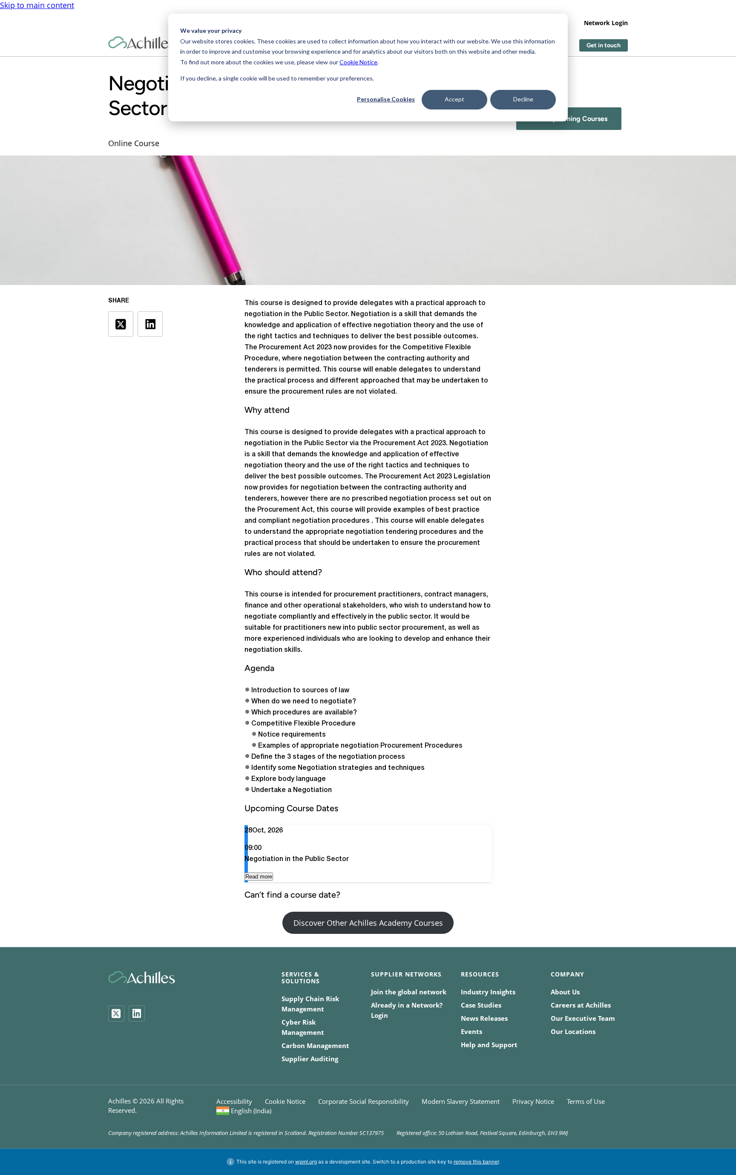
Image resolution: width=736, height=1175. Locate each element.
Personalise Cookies (386, 99)
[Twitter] (116, 1013)
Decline (523, 99)
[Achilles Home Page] (141, 42)
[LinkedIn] (137, 1013)
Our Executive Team (583, 1018)
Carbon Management (315, 1045)
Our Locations (573, 1031)
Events (471, 1031)
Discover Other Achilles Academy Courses (368, 923)
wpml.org (306, 1161)
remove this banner (476, 1161)
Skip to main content (37, 5)
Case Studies (481, 1005)
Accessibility (234, 1101)
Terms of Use (586, 1101)
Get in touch (603, 45)
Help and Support (489, 1044)
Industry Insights (488, 992)
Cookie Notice (358, 62)
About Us (565, 992)
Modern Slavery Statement (461, 1101)
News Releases (484, 1018)
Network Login (606, 23)
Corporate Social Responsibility (363, 1101)
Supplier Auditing (310, 1058)
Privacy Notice (533, 1101)
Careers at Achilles (581, 1005)
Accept (454, 99)
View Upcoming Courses (568, 119)
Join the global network (408, 992)
